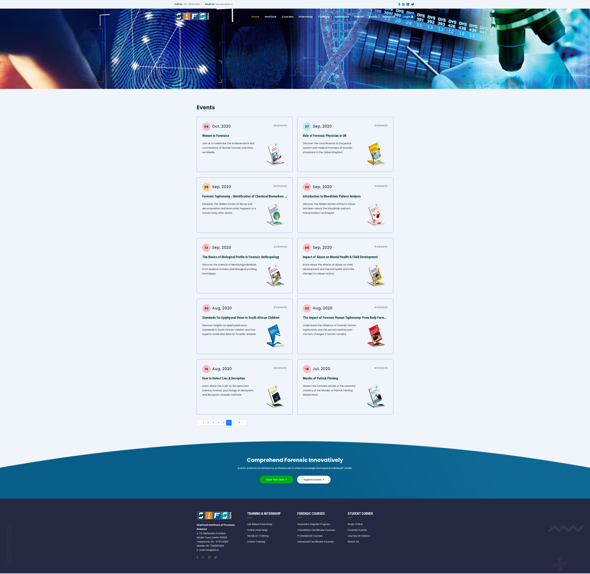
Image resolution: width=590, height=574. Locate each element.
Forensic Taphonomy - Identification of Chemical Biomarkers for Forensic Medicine (258, 196)
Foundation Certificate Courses (316, 530)
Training (324, 16)
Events (359, 16)
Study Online (355, 524)
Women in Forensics (215, 136)
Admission (342, 16)
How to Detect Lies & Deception (223, 378)
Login (407, 16)
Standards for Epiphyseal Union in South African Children (240, 318)
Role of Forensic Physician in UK (324, 136)
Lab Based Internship (259, 524)
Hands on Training (258, 536)
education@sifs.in (224, 4)
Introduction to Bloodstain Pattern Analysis (332, 196)
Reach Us (389, 16)
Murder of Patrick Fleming (320, 378)
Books (373, 16)
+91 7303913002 (191, 4)
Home (256, 16)
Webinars (280, 125)
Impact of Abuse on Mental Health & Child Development (340, 257)
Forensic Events (357, 530)
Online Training (256, 541)
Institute (271, 16)
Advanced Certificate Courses (315, 541)
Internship (306, 16)
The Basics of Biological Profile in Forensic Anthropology (240, 257)
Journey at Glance (359, 536)
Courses (287, 16)
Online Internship (257, 530)
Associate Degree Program (313, 524)
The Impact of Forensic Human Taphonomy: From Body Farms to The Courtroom (356, 318)
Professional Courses (310, 536)
